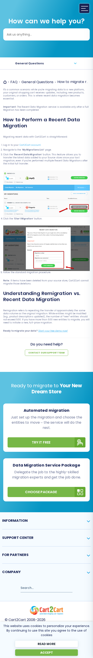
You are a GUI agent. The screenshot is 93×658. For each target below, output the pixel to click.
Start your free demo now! (53, 330)
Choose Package (41, 491)
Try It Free (41, 442)
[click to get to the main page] (46, 610)
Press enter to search (19, 586)
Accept (46, 652)
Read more (47, 644)
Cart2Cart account (30, 145)
